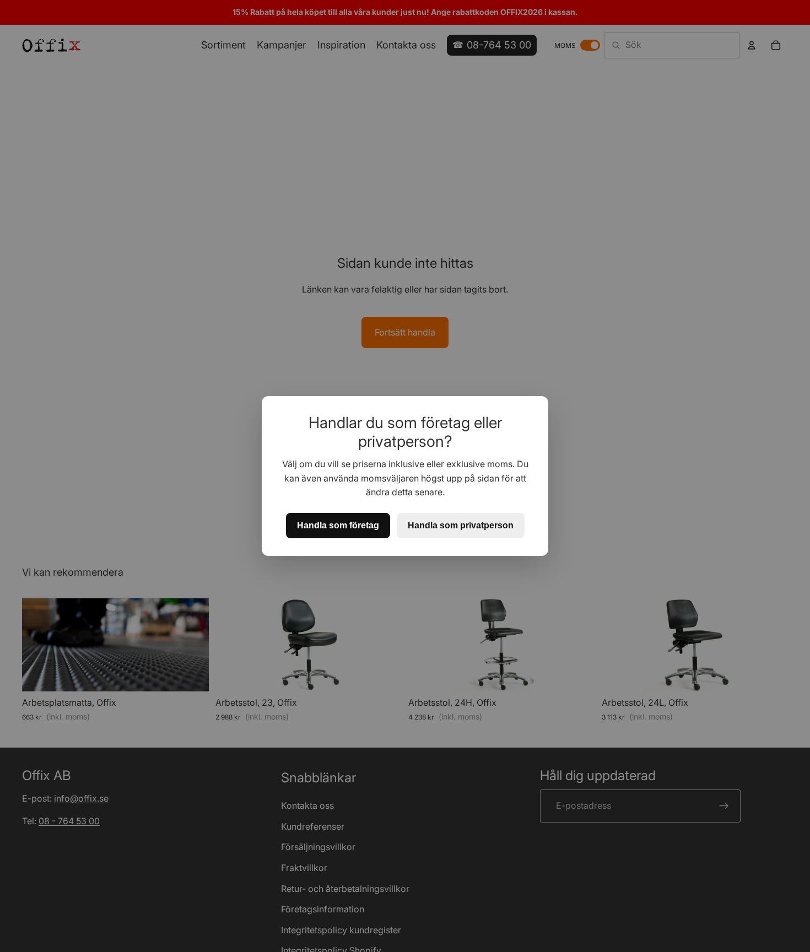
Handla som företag (338, 525)
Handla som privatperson (461, 525)
